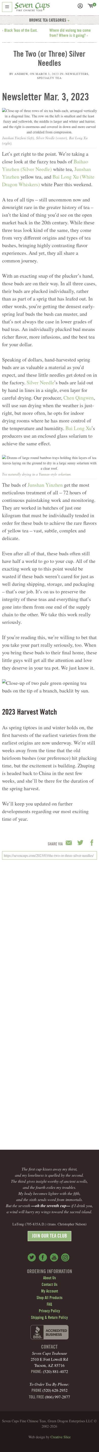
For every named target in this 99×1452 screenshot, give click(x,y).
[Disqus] (49, 932)
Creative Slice (61, 1436)
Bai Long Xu (78, 428)
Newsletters (76, 74)
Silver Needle (40, 382)
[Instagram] (65, 1257)
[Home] (32, 8)
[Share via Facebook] (92, 843)
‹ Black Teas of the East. (20, 31)
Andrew (21, 74)
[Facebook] (43, 1257)
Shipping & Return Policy (49, 1318)
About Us (49, 1278)
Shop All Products (49, 1298)
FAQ (49, 1305)
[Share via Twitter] (81, 843)
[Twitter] (32, 1257)
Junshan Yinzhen (45, 484)
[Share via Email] (69, 843)
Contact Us (49, 1285)
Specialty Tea (49, 78)
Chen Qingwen (78, 397)
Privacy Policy (49, 1311)
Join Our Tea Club (49, 1236)
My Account (49, 1291)
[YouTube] (54, 1257)
